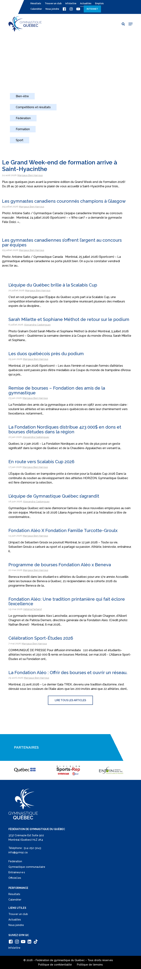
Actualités (14, 919)
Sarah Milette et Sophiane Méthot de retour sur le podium (68, 319)
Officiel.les (14, 877)
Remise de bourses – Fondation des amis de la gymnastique (56, 390)
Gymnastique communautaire (26, 866)
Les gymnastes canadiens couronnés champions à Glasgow (64, 201)
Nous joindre (16, 925)
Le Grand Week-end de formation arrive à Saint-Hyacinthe (59, 165)
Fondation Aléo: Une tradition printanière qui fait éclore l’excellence (66, 601)
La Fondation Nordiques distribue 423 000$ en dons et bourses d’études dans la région (64, 429)
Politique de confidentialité (55, 964)
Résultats (14, 894)
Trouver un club (18, 914)
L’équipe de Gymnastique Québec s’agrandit (53, 496)
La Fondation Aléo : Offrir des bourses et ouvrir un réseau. (67, 672)
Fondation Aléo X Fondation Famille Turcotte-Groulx (63, 530)
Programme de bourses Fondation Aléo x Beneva (59, 564)
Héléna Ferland (32, 609)
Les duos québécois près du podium (46, 353)
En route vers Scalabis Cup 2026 (41, 461)
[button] (131, 24)
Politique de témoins (90, 964)
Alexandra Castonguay (37, 324)
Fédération (15, 861)
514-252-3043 (32, 848)
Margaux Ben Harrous (30, 175)
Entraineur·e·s (16, 872)
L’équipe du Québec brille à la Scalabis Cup (52, 285)
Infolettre (14, 947)
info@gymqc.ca (18, 852)
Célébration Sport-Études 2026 (40, 638)
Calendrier (14, 899)
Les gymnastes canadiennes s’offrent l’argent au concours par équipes (62, 242)
